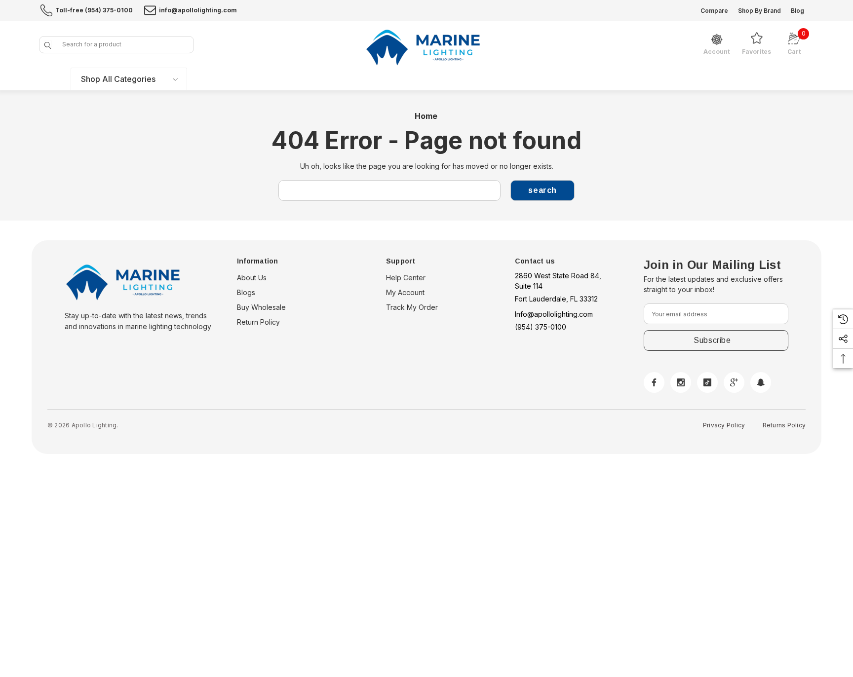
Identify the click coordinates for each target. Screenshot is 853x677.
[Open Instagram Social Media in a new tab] (680, 382)
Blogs (246, 292)
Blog (797, 10)
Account (716, 52)
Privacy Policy (724, 425)
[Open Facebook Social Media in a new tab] (654, 382)
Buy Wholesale (261, 307)
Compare (714, 10)
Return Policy (258, 322)
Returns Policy (784, 425)
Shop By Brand (759, 10)
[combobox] (116, 44)
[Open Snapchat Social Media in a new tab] (760, 382)
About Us (252, 277)
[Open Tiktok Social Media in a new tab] (707, 382)
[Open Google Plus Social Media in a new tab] (734, 382)
